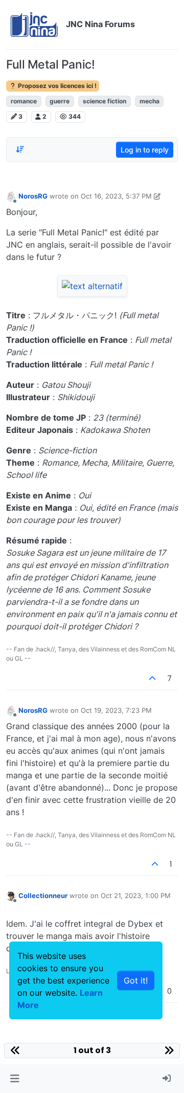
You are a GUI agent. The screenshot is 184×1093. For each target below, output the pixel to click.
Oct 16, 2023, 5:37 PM (116, 196)
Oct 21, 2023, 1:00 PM (136, 895)
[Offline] (11, 196)
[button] (14, 1078)
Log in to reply (145, 149)
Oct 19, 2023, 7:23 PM (116, 710)
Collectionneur (42, 895)
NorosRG (33, 196)
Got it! (136, 980)
